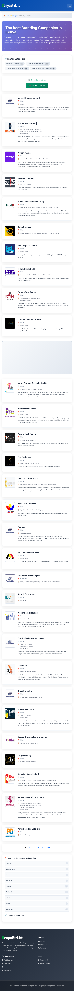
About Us (43, 944)
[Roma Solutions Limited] (10, 778)
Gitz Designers (24, 457)
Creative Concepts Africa (29, 319)
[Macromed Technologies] (10, 579)
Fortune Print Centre (27, 292)
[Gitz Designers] (10, 461)
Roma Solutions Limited (28, 774)
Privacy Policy (45, 963)
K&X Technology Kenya (28, 552)
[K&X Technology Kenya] (10, 556)
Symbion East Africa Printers (31, 797)
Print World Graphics (27, 409)
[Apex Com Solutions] (10, 507)
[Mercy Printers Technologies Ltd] (10, 387)
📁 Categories (14, 16)
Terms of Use (44, 960)
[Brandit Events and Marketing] (10, 205)
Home (42, 941)
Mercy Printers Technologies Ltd (32, 383)
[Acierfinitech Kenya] (10, 438)
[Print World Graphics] (10, 412)
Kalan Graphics (24, 227)
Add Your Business (37, 85)
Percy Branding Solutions (29, 829)
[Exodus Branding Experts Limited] (10, 741)
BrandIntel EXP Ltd (26, 709)
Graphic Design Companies (16, 68)
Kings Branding (24, 755)
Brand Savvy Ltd (25, 691)
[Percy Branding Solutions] (10, 833)
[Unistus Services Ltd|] (10, 127)
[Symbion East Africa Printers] (10, 801)
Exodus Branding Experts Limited (32, 737)
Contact (43, 948)
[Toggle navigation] (69, 6)
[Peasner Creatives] (10, 182)
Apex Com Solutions (27, 504)
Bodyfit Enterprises (26, 594)
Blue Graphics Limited (27, 245)
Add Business (8, 960)
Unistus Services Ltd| (27, 123)
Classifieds (7, 970)
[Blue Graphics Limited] (10, 249)
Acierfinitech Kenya (27, 434)
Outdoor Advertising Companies (43, 68)
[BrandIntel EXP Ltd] (10, 713)
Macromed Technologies (29, 576)
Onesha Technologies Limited (31, 638)
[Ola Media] (10, 669)
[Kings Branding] (10, 759)
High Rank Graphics (26, 269)
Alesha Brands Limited (28, 613)
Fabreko (21, 527)
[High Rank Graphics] (10, 273)
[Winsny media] (10, 157)
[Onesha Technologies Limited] (10, 642)
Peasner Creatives (26, 178)
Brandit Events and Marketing (31, 201)
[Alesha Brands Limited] (10, 617)
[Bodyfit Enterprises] (10, 598)
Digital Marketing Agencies (37, 63)
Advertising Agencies (14, 63)
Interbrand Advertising (28, 478)
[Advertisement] (37, 357)
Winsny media (24, 153)
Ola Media (22, 665)
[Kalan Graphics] (10, 231)
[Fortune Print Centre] (10, 296)
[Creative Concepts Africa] (10, 323)
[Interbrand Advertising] (10, 482)
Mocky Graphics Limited (29, 98)
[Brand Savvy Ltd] (10, 695)
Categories (7, 963)
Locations (7, 967)
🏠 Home (7, 16)
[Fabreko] (10, 531)
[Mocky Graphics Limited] (10, 102)
